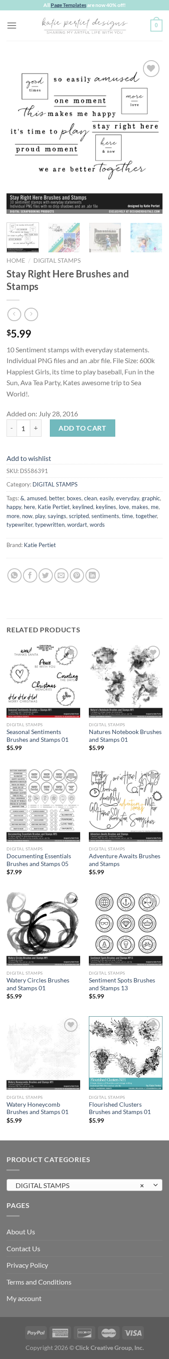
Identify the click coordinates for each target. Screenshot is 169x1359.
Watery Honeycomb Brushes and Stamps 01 (37, 1108)
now (27, 515)
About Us (20, 1231)
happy (13, 506)
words (97, 524)
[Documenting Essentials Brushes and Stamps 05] (43, 804)
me (155, 506)
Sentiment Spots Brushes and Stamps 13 (122, 984)
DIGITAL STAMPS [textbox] (80, 1185)
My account (24, 1298)
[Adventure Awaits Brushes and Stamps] (125, 804)
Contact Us (23, 1248)
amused (36, 498)
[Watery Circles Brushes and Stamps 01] (43, 929)
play (40, 515)
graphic (151, 498)
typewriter (19, 524)
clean (90, 498)
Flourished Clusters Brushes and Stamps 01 (120, 1108)
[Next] (148, 135)
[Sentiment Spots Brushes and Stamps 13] (125, 929)
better (56, 498)
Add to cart (82, 428)
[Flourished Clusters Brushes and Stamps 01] (125, 1053)
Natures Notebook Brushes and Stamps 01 (125, 735)
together (146, 515)
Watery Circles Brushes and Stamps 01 (37, 984)
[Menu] (11, 25)
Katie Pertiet (54, 506)
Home (15, 260)
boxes (74, 498)
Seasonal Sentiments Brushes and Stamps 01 (37, 735)
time (127, 515)
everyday (127, 498)
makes (140, 506)
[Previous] (20, 135)
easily (107, 498)
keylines (106, 506)
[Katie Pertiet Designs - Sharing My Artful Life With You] (84, 25)
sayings (57, 515)
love (124, 506)
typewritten (50, 524)
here (29, 506)
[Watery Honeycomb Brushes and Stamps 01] (43, 1053)
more (13, 515)
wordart (77, 524)
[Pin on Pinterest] (77, 575)
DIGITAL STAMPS (57, 260)
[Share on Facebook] (30, 575)
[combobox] (84, 1185)
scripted (79, 515)
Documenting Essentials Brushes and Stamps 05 (38, 860)
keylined (82, 506)
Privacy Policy (27, 1265)
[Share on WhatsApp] (14, 575)
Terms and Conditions (39, 1282)
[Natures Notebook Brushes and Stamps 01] (125, 680)
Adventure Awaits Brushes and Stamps (124, 860)
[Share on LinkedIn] (92, 575)
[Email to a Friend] (61, 575)
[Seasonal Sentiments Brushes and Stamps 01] (43, 680)
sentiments (105, 515)
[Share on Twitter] (46, 575)
